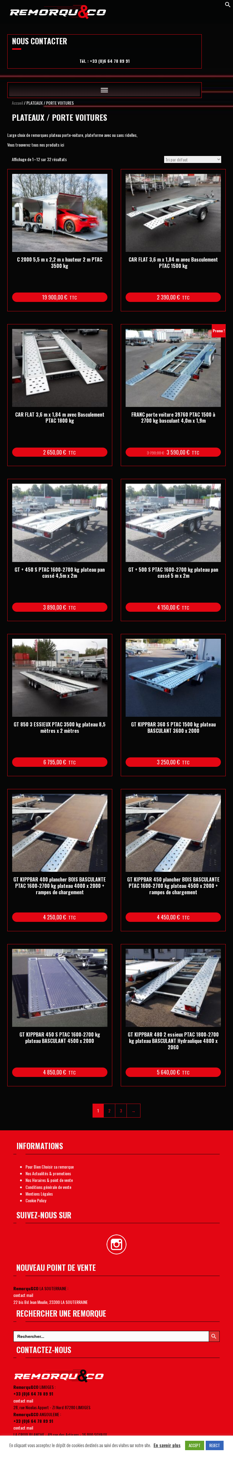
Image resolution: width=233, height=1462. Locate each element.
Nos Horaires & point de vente (49, 1180)
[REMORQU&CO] (58, 11)
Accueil (17, 103)
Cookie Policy (35, 1200)
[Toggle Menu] (104, 90)
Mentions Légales (39, 1193)
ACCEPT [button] (195, 1445)
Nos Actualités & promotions (48, 1173)
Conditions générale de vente (48, 1187)
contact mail (23, 1295)
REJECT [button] (214, 1445)
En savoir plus (167, 1445)
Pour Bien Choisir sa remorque (49, 1166)
